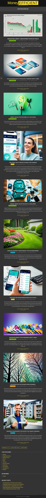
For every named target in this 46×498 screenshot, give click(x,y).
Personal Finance (12, 40)
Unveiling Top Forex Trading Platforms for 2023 (12, 485)
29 (12, 447)
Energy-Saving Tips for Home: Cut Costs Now (23, 117)
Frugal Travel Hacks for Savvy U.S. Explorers (23, 204)
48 (22, 447)
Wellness (4, 469)
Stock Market (12, 386)
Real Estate (13, 252)
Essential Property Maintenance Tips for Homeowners (23, 250)
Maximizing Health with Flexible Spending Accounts (13, 487)
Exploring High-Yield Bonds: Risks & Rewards (23, 384)
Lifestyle (4, 461)
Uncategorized (6, 468)
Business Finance (6, 457)
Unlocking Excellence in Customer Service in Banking (13, 484)
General (4, 458)
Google (4, 476)
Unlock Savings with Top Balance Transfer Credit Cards (23, 78)
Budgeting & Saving (12, 118)
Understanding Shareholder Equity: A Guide (11, 488)
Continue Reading (23, 50)
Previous (4, 447)
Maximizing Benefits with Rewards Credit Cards (23, 337)
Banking (12, 164)
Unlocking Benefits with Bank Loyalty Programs (12, 482)
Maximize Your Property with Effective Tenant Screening (23, 431)
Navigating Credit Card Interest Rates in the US (23, 38)
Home (4, 460)
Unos (22, 496)
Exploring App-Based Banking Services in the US (23, 297)
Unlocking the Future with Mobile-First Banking (23, 162)
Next (26, 447)
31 (17, 447)
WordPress (28, 496)
